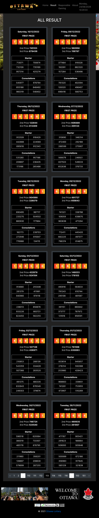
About (75, 5)
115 (59, 475)
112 (40, 475)
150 (77, 475)
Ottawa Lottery (53, 511)
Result (53, 5)
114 (53, 475)
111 (34, 475)
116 (66, 475)
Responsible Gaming (64, 7)
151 (83, 475)
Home (45, 5)
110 (28, 475)
